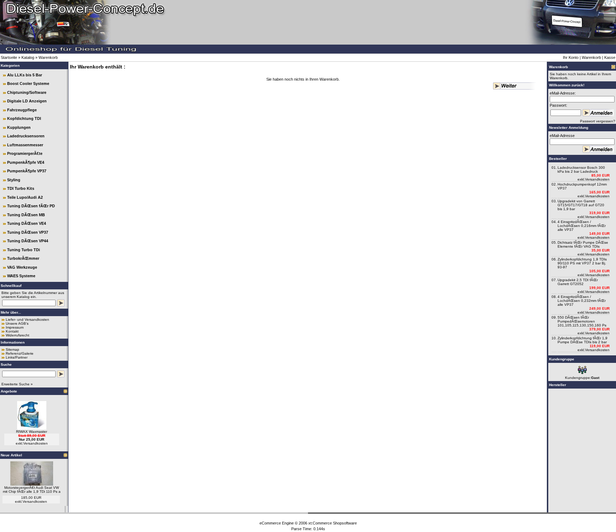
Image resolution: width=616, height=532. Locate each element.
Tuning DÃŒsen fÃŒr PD (31, 206)
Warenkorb (48, 57)
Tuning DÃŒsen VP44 (27, 241)
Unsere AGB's (17, 323)
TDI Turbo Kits (20, 188)
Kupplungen (19, 127)
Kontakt (12, 331)
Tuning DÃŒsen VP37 (27, 232)
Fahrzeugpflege (22, 110)
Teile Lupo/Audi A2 (25, 197)
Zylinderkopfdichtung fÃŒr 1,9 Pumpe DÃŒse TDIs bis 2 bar (582, 340)
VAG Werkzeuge (22, 267)
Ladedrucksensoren (26, 136)
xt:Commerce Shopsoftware (332, 523)
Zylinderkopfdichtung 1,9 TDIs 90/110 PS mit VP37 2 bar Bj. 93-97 (582, 263)
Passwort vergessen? (597, 121)
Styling (13, 180)
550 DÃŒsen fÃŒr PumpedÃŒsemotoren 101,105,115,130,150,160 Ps (582, 321)
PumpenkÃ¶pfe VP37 (26, 171)
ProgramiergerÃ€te (24, 153)
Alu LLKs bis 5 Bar (24, 75)
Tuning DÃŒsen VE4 (26, 223)
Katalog (27, 57)
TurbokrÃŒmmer (23, 258)
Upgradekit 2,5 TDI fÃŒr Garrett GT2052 (578, 282)
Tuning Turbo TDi (23, 250)
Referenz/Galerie (20, 353)
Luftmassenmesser (25, 145)
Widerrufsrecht (17, 335)
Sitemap (12, 349)
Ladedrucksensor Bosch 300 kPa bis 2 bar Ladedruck (581, 169)
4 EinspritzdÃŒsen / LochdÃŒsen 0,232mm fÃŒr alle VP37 (582, 300)
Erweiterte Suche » (17, 384)
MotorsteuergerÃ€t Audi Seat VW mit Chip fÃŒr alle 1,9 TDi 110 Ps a (32, 489)
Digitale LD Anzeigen (27, 101)
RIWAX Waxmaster (31, 432)
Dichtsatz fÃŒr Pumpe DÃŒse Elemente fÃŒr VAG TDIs (583, 244)
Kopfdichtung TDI (24, 118)
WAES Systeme (21, 276)
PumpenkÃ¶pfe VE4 (25, 162)
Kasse (609, 57)
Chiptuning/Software (26, 92)
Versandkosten (35, 443)
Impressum (15, 327)
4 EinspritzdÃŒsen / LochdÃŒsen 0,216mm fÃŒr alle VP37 (582, 226)
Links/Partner (16, 357)
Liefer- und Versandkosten (27, 319)
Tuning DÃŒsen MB (26, 215)
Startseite (9, 57)
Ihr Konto (571, 57)
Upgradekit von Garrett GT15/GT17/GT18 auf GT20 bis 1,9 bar (581, 205)
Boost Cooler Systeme (28, 83)
